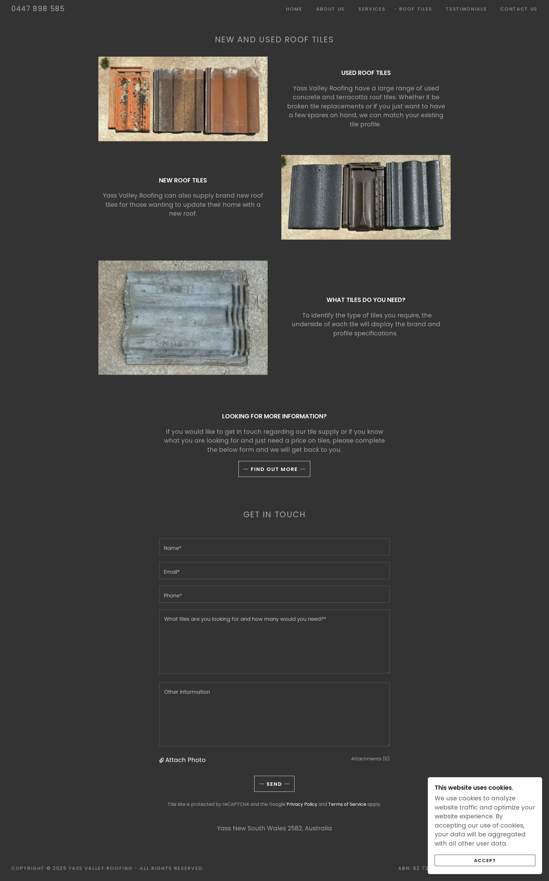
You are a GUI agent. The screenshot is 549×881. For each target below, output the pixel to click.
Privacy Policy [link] (302, 804)
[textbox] (274, 546)
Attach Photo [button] (185, 760)
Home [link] (294, 9)
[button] (162, 759)
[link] (38, 9)
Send (274, 783)
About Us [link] (330, 9)
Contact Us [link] (519, 9)
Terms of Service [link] (347, 804)
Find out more (274, 469)
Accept (485, 860)
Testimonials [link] (466, 9)
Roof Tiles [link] (415, 9)
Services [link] (372, 9)
